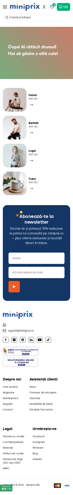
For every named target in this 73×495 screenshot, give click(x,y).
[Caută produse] (6, 17)
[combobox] (36, 17)
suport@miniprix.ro (21, 330)
